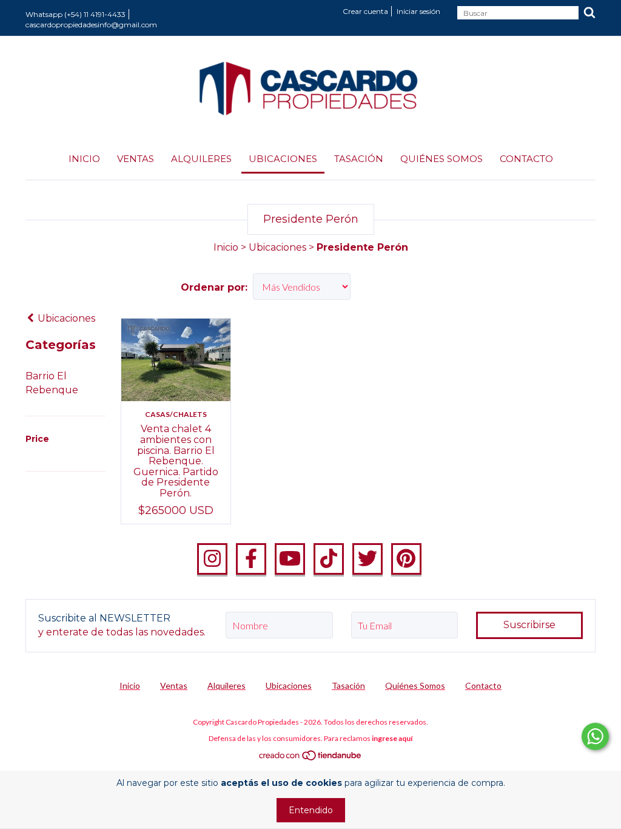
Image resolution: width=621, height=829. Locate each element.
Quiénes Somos (441, 158)
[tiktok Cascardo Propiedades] (329, 559)
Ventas (135, 158)
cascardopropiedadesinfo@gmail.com (91, 24)
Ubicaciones (283, 158)
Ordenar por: (214, 287)
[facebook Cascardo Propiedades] (251, 559)
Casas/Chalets (176, 414)
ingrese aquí (392, 738)
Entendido (311, 810)
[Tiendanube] (311, 758)
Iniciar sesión (418, 11)
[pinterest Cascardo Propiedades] (406, 559)
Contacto (526, 158)
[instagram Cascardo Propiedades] (212, 559)
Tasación (358, 158)
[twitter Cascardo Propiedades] (367, 559)
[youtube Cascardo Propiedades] (290, 559)
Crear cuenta (365, 11)
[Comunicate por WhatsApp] (595, 736)
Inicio (84, 158)
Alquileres (201, 158)
